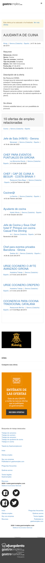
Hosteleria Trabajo (16, 272)
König (5, 43)
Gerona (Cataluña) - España (29, 142)
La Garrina (14, 196)
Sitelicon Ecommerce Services (11, 486)
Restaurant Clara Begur (18, 180)
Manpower (14, 142)
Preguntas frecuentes (9, 466)
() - (19, 43)
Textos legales (7, 474)
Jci (11, 234)
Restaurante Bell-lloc (17, 307)
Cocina (5, 129)
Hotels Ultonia (15, 212)
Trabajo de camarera (9, 433)
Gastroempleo (6, 477)
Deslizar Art (14, 253)
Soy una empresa (8, 459)
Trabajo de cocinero (8, 435)
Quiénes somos (7, 470)
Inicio (3, 450)
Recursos (5, 481)
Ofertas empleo (7, 455)
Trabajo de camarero (9, 437)
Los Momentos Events (18, 161)
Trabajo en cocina (8, 442)
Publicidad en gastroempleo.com (13, 461)
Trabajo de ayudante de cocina (12, 439)
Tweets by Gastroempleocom (12, 446)
